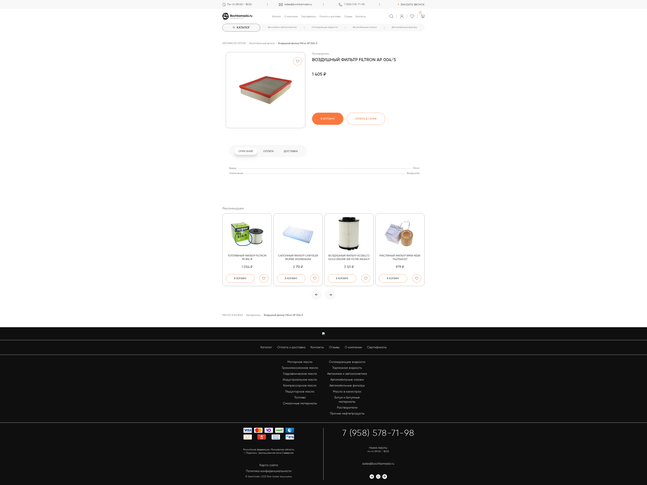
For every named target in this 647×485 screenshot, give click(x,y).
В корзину (240, 278)
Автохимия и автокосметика (282, 27)
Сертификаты (308, 16)
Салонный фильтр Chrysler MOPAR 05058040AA (298, 257)
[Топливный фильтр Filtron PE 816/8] (247, 234)
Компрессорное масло (300, 385)
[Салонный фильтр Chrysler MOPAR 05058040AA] (298, 234)
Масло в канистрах (347, 391)
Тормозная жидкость (347, 368)
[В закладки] (297, 61)
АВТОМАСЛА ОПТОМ (234, 43)
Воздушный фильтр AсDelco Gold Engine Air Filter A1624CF (349, 257)
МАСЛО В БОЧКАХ (232, 315)
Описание (245, 151)
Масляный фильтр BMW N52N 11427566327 (400, 257)
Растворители (347, 407)
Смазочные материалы (300, 403)
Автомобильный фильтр (262, 43)
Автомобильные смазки (365, 27)
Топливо (300, 397)
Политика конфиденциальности (268, 471)
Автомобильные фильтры (404, 27)
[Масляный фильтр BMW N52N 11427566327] (400, 234)
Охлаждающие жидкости (325, 27)
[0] (423, 16)
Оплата (268, 151)
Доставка (291, 151)
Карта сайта (268, 465)
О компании (291, 16)
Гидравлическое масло (300, 374)
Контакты (361, 16)
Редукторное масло (299, 391)
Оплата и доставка (330, 16)
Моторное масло (299, 362)
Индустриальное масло (300, 379)
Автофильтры (253, 315)
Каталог (276, 16)
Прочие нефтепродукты (347, 413)
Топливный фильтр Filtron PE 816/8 (247, 257)
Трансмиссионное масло (300, 368)
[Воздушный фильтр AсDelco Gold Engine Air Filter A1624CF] (349, 234)
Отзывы (348, 16)
